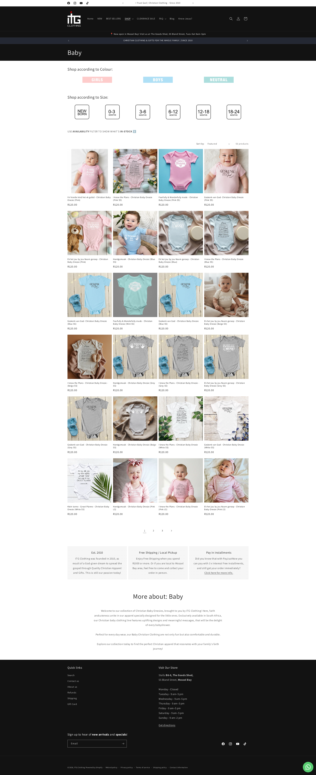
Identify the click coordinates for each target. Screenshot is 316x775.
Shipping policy (160, 767)
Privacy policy (127, 767)
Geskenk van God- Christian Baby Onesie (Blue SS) (87, 322)
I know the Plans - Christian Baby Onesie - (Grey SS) (179, 384)
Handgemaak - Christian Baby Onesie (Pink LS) (134, 508)
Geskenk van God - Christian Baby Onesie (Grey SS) (87, 446)
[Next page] (171, 530)
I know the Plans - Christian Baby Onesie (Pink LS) (178, 508)
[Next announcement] (193, 3)
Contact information (179, 767)
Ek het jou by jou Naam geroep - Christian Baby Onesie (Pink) (87, 260)
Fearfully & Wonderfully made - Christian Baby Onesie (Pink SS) (178, 198)
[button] (129, 18)
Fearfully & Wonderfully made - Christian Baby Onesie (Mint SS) (132, 322)
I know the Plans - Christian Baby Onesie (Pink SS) (132, 198)
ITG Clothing (79, 767)
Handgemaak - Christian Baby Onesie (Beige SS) (134, 446)
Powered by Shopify (94, 767)
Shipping (72, 698)
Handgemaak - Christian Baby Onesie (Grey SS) (134, 384)
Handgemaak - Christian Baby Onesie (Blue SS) (134, 260)
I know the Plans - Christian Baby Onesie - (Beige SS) (87, 384)
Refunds (71, 692)
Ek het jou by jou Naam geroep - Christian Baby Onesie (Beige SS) (224, 322)
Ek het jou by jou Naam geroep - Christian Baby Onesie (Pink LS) (224, 508)
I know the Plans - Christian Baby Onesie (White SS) (178, 446)
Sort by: (200, 143)
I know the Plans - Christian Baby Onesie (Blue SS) (223, 260)
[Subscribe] (123, 744)
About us (72, 686)
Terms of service (143, 767)
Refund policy (111, 767)
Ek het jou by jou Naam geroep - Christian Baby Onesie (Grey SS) (224, 384)
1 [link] (144, 530)
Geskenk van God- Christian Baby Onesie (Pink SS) (224, 198)
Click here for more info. (218, 573)
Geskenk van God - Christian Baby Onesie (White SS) (224, 446)
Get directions (167, 725)
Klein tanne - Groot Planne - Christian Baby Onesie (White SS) (88, 508)
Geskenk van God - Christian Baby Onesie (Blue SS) (178, 322)
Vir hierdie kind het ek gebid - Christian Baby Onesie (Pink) (89, 198)
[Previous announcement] (123, 3)
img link (97, 79)
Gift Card (72, 704)
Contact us (73, 681)
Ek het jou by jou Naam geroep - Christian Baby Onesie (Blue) (179, 260)
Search (71, 675)
